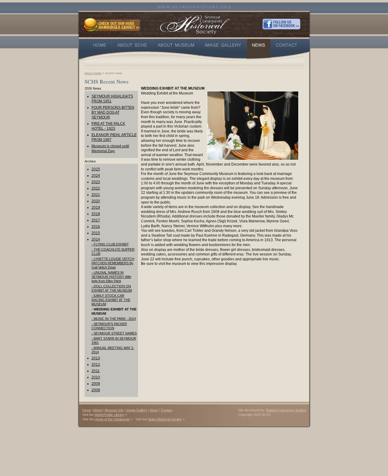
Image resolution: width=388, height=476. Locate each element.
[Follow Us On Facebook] (281, 24)
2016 (96, 226)
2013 (96, 358)
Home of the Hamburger (112, 419)
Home (86, 410)
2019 (96, 207)
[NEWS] (258, 49)
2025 (96, 169)
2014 (96, 239)
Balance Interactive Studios (286, 410)
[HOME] (95, 49)
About (97, 410)
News (154, 410)
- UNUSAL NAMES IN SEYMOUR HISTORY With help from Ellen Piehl (111, 277)
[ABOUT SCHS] (132, 49)
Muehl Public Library (109, 414)
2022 (96, 188)
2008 (96, 390)
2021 (96, 195)
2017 (96, 220)
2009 (96, 384)
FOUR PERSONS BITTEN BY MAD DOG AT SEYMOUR (113, 112)
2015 (96, 233)
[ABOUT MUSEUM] (175, 49)
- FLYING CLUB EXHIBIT (110, 244)
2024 (96, 175)
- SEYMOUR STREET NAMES (114, 333)
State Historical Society (165, 419)
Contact (166, 410)
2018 (96, 214)
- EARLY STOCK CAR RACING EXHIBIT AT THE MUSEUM (111, 300)
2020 (96, 201)
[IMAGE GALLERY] (223, 49)
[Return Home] (195, 24)
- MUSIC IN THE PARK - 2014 (114, 318)
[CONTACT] (290, 49)
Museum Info (114, 410)
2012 (96, 364)
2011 (96, 371)
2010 (96, 377)
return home (93, 73)
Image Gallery (136, 410)
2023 (96, 182)
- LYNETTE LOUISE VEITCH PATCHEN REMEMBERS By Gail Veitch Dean (113, 263)
